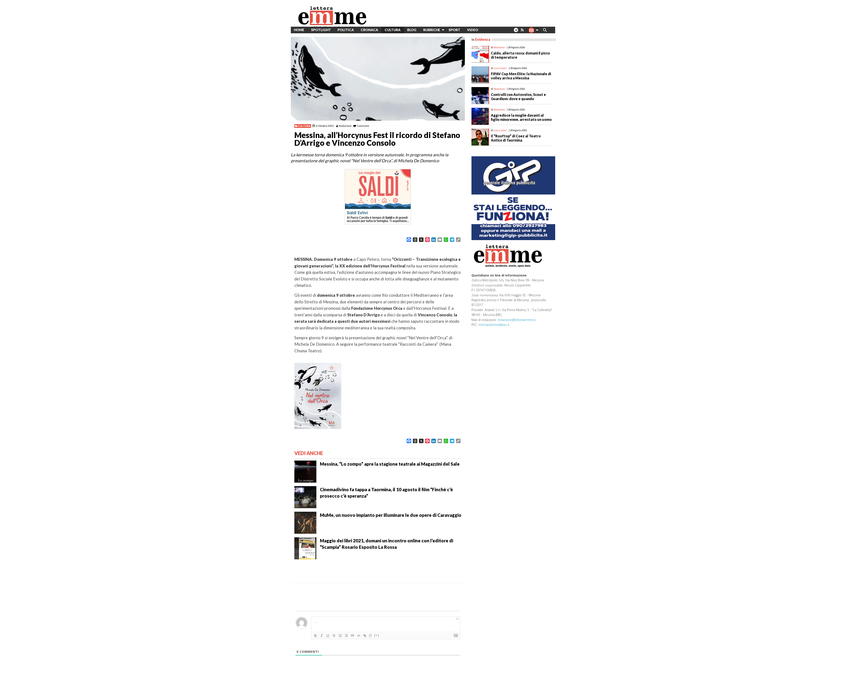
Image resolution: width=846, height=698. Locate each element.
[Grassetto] (315, 635)
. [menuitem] (516, 32)
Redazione (345, 125)
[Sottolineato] (328, 635)
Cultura (304, 126)
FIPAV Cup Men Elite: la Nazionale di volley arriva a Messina (521, 76)
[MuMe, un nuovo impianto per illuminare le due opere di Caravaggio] (305, 522)
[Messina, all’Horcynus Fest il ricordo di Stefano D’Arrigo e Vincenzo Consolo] (378, 79)
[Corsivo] (322, 635)
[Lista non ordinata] (346, 635)
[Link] (365, 635)
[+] (376, 635)
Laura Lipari (500, 68)
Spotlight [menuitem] (321, 30)
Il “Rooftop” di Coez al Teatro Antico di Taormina (516, 138)
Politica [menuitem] (346, 30)
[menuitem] (485, 30)
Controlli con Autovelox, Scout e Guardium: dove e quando (518, 96)
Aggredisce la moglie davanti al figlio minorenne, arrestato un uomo (521, 117)
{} (370, 635)
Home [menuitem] (299, 30)
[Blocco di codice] (359, 635)
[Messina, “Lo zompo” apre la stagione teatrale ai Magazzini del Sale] (305, 471)
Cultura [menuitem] (393, 30)
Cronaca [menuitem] (369, 30)
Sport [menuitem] (454, 30)
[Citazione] (352, 635)
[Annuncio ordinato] (340, 635)
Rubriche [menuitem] (431, 30)
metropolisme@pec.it (494, 325)
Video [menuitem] (472, 30)
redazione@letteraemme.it (516, 320)
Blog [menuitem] (411, 30)
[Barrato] (334, 635)
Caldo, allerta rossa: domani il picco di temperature (520, 55)
